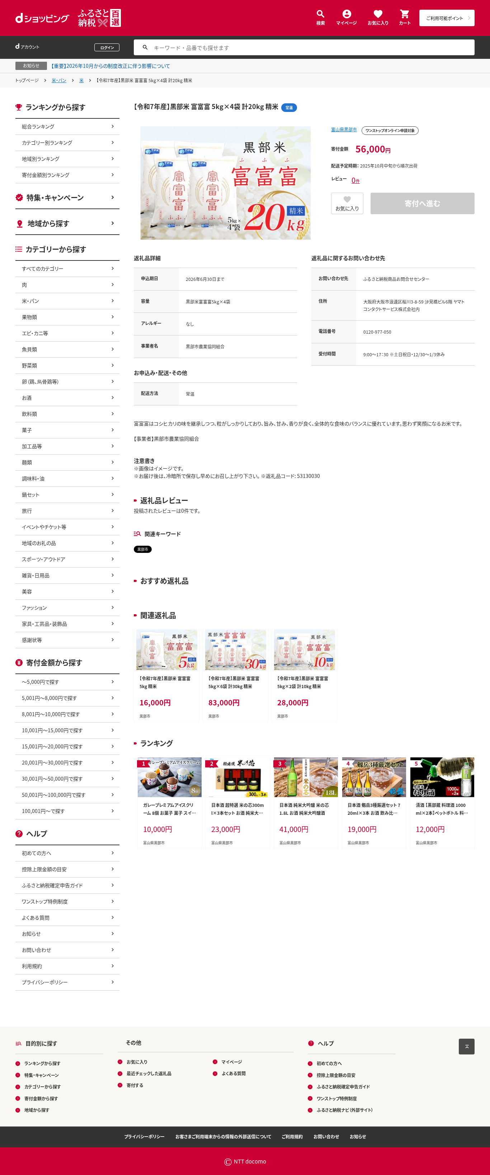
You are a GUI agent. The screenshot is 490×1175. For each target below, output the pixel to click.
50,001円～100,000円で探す (54, 794)
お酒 (27, 397)
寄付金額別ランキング (45, 174)
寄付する (135, 1085)
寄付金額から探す (41, 1098)
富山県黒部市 (344, 129)
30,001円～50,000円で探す (52, 778)
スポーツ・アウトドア (43, 559)
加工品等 (32, 446)
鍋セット (30, 494)
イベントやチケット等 (44, 526)
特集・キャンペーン (55, 197)
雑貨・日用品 (36, 575)
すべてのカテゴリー (42, 268)
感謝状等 (32, 639)
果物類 (29, 316)
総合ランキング (38, 126)
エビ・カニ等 (35, 333)
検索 (320, 22)
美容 (27, 591)
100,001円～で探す (43, 810)
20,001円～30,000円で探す (52, 762)
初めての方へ (36, 852)
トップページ (27, 80)
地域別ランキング (40, 158)
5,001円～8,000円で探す (49, 697)
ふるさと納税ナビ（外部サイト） (345, 1110)
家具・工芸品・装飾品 (44, 623)
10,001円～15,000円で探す (52, 730)
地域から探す (48, 223)
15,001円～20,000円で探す (52, 746)
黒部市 (142, 549)
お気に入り (378, 22)
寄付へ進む (422, 203)
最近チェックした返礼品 (149, 1073)
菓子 (27, 429)
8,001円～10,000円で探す (51, 714)
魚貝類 (29, 349)
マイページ (346, 22)
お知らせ (31, 933)
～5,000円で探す (40, 681)
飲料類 (29, 413)
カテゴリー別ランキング (47, 142)
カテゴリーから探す (42, 1087)
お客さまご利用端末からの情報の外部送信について (223, 1136)
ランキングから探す (42, 1063)
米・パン (59, 80)
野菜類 (29, 365)
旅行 (27, 510)
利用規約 (32, 965)
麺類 (27, 462)
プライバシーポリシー (45, 982)
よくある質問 (36, 917)
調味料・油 (33, 478)
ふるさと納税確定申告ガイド (52, 885)
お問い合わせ (36, 949)
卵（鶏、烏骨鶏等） (41, 381)
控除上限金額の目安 (44, 869)
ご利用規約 (292, 1136)
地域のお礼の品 (39, 542)
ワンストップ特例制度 (45, 901)
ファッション (34, 607)
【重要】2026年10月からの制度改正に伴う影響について (110, 65)
